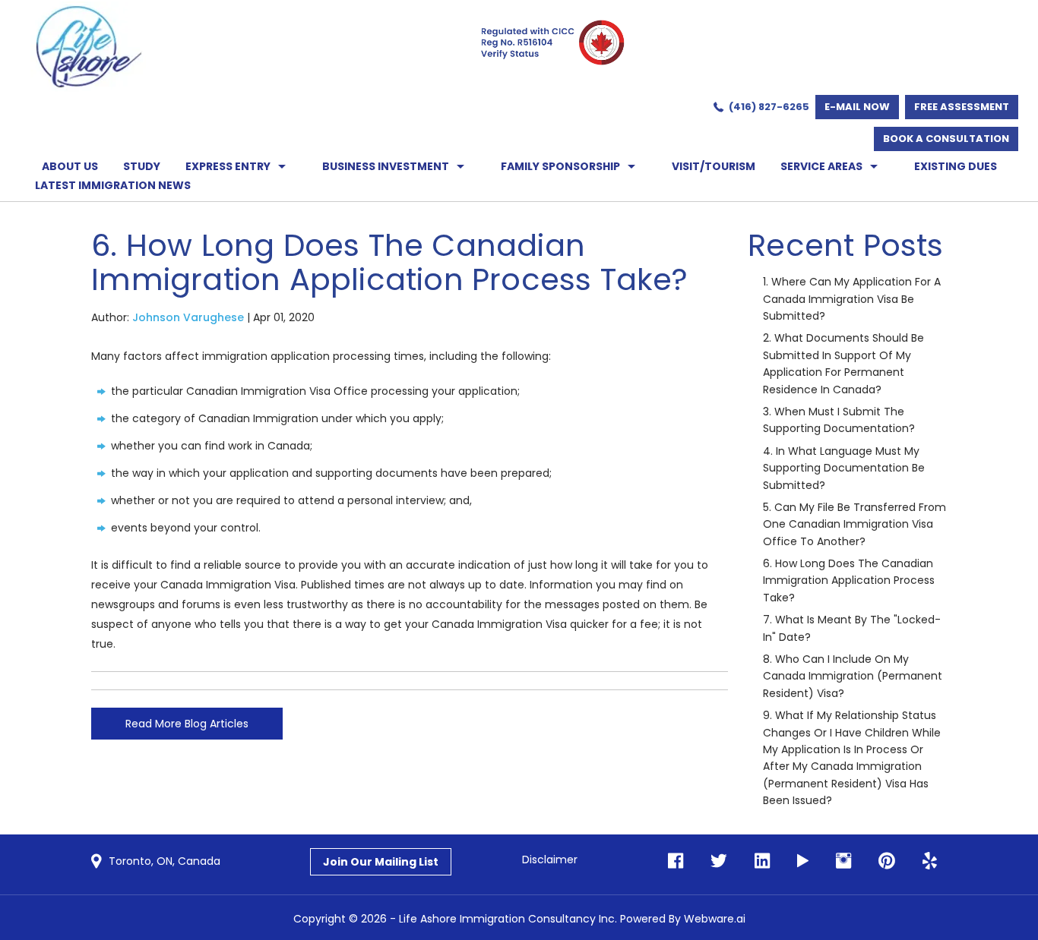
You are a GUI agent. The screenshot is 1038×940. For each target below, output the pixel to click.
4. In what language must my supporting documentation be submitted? (844, 468)
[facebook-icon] (675, 861)
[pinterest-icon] (882, 861)
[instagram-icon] (839, 861)
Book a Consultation (946, 138)
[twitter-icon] (714, 861)
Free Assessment (961, 106)
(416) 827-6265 (769, 106)
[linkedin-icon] (757, 861)
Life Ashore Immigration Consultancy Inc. (508, 918)
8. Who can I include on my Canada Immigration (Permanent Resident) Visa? (852, 676)
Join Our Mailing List (380, 861)
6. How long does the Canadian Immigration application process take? (849, 580)
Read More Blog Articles (186, 723)
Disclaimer (550, 859)
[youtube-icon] (798, 861)
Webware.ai (714, 918)
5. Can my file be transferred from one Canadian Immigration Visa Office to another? (854, 524)
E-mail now (857, 106)
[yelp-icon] (925, 861)
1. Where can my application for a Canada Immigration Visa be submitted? (852, 298)
